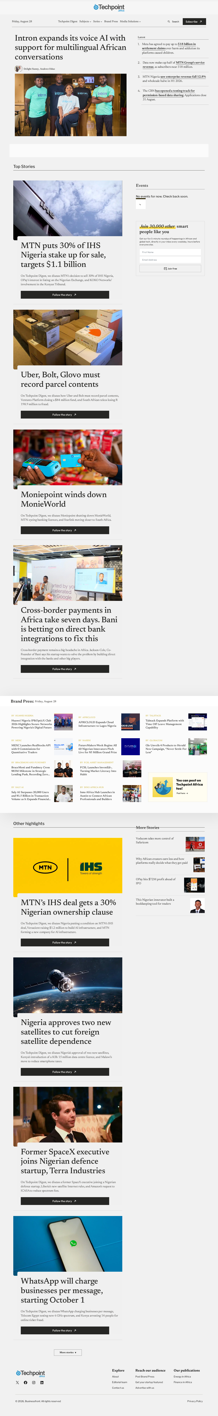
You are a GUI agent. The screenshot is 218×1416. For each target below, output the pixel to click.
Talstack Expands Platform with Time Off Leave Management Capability (165, 724)
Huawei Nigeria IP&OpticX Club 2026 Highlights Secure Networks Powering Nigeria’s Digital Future (31, 724)
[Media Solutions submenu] (140, 21)
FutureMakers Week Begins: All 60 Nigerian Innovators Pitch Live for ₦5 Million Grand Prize (98, 749)
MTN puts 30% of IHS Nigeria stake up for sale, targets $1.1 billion (63, 255)
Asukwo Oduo (47, 69)
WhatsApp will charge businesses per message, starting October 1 (62, 1291)
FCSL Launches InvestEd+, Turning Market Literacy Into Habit (98, 771)
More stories (68, 1352)
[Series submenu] (101, 21)
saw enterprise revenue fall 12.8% (183, 76)
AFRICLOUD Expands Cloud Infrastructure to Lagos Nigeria (97, 724)
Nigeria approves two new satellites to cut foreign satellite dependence (66, 1032)
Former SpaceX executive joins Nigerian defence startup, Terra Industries (65, 1161)
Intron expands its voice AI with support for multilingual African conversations (70, 48)
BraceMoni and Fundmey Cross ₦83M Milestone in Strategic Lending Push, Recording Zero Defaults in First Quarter (30, 771)
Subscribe (192, 21)
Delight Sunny (31, 69)
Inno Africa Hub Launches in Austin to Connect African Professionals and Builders (97, 796)
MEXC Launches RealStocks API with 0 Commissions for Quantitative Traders (31, 749)
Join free (172, 268)
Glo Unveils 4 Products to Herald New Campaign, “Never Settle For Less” (166, 749)
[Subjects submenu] (90, 21)
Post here (181, 793)
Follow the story (62, 294)
